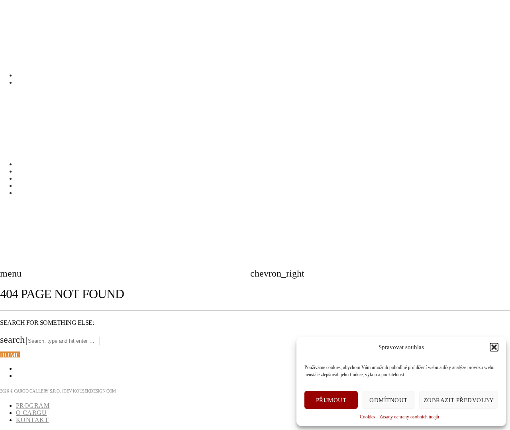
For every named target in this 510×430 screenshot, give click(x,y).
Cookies (367, 417)
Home (10, 354)
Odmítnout (388, 400)
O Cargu (31, 178)
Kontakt (32, 185)
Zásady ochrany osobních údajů (409, 417)
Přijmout (331, 400)
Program (32, 171)
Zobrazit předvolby (459, 400)
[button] (494, 347)
